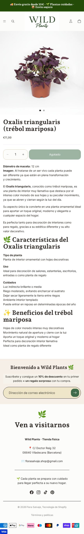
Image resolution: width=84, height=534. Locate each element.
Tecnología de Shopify (54, 507)
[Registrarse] (75, 393)
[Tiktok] (45, 492)
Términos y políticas (42, 515)
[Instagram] (38, 492)
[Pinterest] (52, 492)
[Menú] (4, 21)
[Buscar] (13, 21)
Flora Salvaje (34, 507)
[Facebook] (31, 492)
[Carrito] (79, 21)
